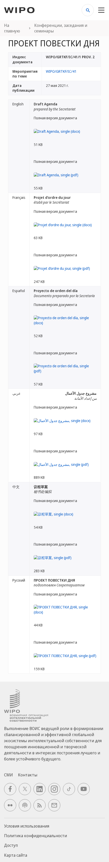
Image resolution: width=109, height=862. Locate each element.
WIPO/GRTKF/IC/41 (61, 71)
